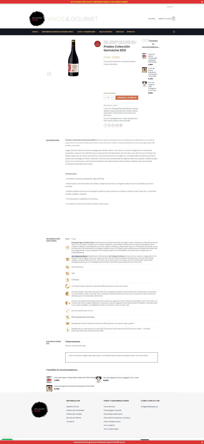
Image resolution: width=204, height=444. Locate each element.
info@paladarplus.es (149, 406)
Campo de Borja (110, 43)
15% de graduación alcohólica (83, 317)
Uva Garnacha (118, 113)
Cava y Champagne (86, 32)
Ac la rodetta (109, 425)
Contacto (70, 421)
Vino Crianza (127, 113)
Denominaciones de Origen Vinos (57, 32)
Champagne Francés (112, 410)
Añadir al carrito (127, 97)
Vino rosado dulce (111, 429)
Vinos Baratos (109, 406)
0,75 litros (75, 280)
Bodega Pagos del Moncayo (122, 109)
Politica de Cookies (74, 414)
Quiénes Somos (72, 406)
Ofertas (130, 32)
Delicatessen (105, 32)
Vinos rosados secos (112, 421)
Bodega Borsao (115, 118)
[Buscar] (174, 32)
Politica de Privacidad (75, 410)
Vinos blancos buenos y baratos (117, 418)
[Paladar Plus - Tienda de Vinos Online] (63, 19)
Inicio (106, 41)
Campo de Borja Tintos (127, 43)
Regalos (120, 32)
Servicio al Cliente (73, 418)
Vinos (35, 32)
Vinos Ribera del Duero (113, 414)
